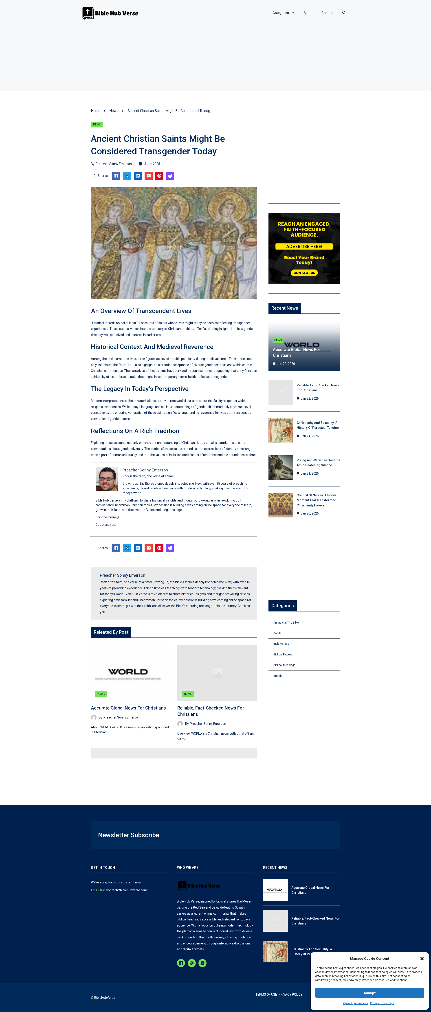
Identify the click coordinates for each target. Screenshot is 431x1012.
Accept (370, 993)
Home (95, 111)
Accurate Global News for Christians (128, 708)
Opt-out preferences (355, 1003)
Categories (281, 13)
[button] (422, 958)
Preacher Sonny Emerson (114, 164)
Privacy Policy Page (382, 1003)
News (114, 111)
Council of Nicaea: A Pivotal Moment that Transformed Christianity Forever (317, 500)
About (307, 13)
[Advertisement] (215, 59)
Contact (327, 13)
